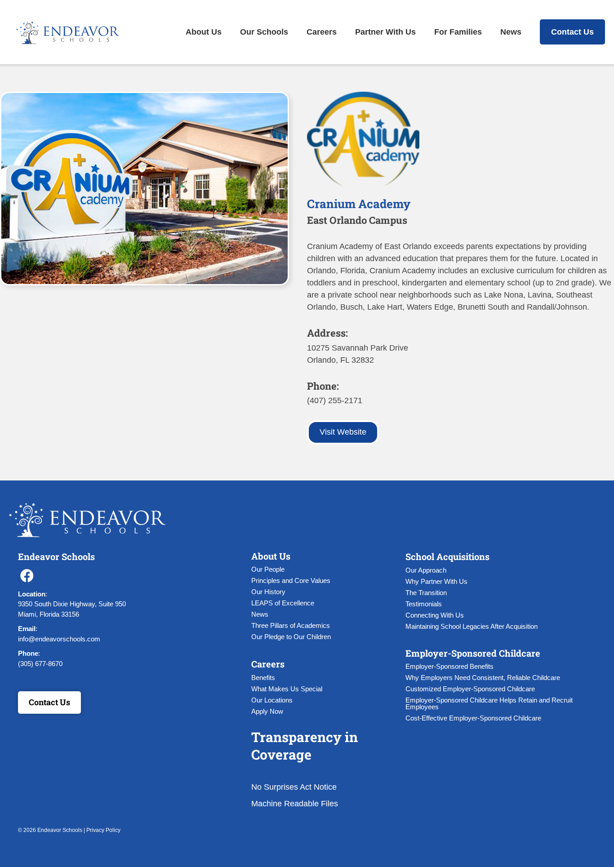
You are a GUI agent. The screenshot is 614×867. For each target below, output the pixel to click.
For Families (458, 31)
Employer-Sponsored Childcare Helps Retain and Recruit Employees (489, 703)
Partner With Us (385, 31)
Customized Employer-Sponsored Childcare (470, 689)
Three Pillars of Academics (290, 625)
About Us (204, 31)
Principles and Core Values (290, 580)
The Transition (426, 592)
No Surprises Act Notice (294, 787)
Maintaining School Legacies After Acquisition (471, 626)
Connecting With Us (434, 615)
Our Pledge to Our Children (291, 636)
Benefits (263, 677)
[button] (27, 576)
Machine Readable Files (294, 803)
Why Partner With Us (436, 581)
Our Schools (264, 31)
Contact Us (572, 31)
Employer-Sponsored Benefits (449, 666)
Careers (322, 31)
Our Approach (425, 570)
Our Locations (272, 700)
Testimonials (423, 604)
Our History (268, 592)
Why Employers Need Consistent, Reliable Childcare (482, 677)
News (510, 31)
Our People (268, 569)
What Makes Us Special (286, 689)
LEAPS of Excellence (282, 603)
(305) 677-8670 (40, 663)
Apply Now (267, 711)
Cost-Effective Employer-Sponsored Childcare (473, 718)
